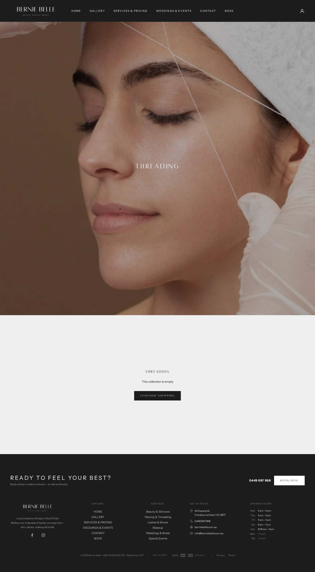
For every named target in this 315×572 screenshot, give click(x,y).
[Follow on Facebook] (32, 535)
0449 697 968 (260, 480)
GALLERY (97, 10)
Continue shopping (157, 395)
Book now (289, 480)
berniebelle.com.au (206, 527)
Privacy (221, 555)
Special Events (158, 538)
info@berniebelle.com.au (209, 533)
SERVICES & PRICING (131, 10)
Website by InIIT (135, 555)
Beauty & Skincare (158, 511)
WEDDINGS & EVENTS (174, 10)
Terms (231, 555)
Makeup (158, 527)
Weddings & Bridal (158, 533)
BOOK (229, 10)
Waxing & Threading (158, 517)
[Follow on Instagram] (43, 535)
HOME (76, 10)
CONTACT (208, 10)
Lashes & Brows (158, 522)
